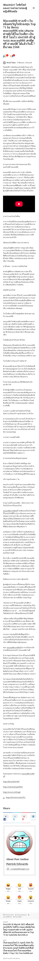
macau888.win (7, 917)
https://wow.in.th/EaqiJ (11, 792)
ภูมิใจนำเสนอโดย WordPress (11, 958)
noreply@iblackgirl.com (20, 869)
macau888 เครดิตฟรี (10, 511)
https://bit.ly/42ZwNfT (11, 781)
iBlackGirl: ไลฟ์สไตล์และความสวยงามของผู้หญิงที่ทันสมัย (15, 8)
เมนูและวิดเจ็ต (33, 8)
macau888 (18, 917)
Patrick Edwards (17, 864)
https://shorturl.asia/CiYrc (15, 797)
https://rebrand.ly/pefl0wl (13, 787)
